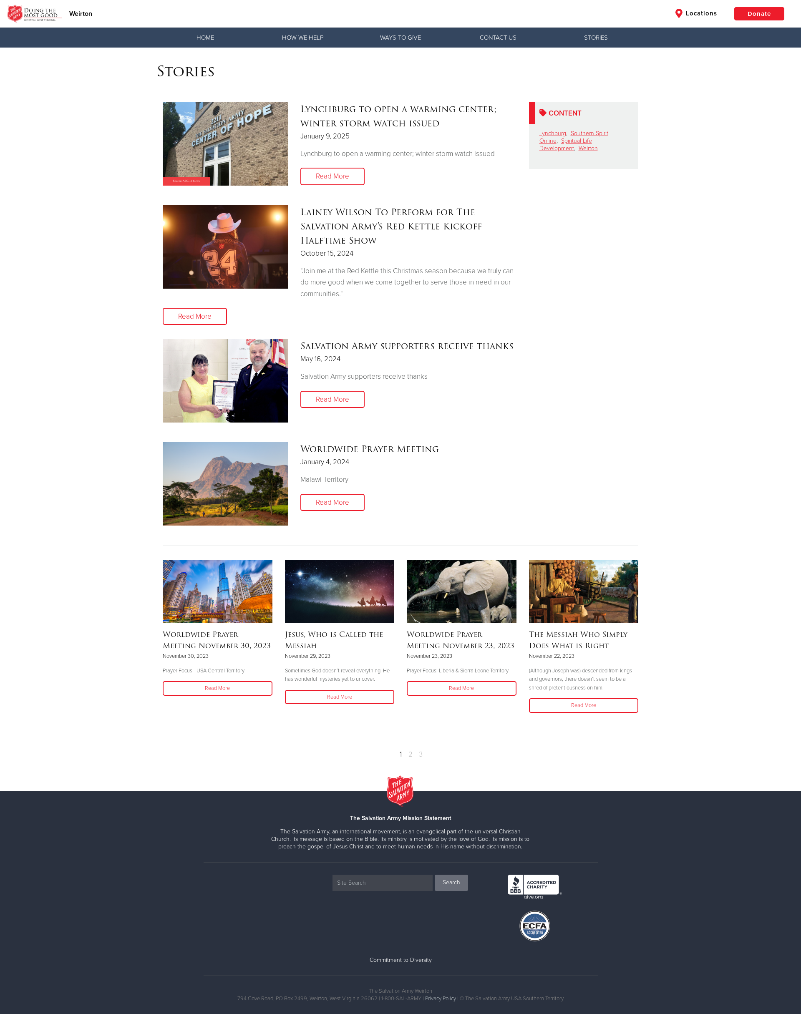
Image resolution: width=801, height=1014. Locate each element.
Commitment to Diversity (401, 960)
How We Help (303, 37)
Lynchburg (552, 133)
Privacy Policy (440, 998)
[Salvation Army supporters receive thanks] (225, 381)
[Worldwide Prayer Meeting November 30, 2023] (217, 591)
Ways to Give (400, 37)
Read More (332, 176)
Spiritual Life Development (565, 144)
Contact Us (498, 37)
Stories (596, 37)
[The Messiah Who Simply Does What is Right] (584, 591)
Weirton (80, 14)
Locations (700, 13)
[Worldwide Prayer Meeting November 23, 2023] (461, 591)
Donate (759, 14)
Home (205, 37)
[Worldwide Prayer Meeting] (225, 484)
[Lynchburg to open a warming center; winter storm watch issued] (225, 144)
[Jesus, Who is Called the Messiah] (340, 591)
